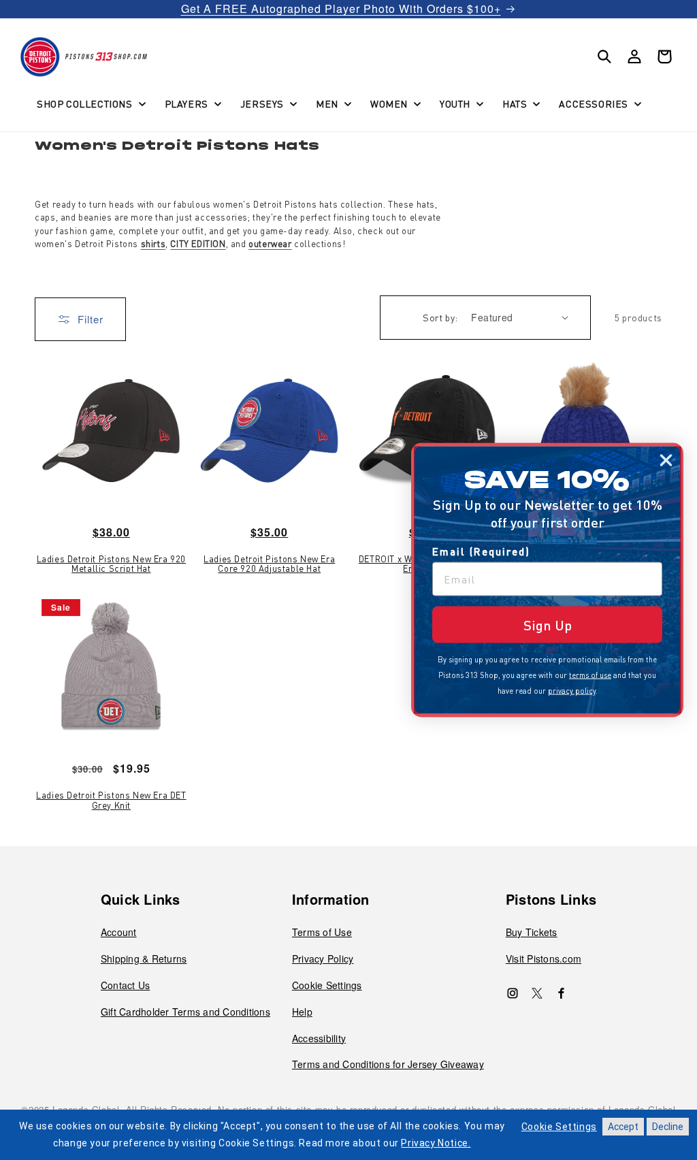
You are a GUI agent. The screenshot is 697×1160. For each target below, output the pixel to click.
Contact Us (125, 985)
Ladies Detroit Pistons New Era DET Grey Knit (111, 800)
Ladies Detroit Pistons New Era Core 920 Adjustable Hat (269, 564)
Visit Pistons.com (543, 958)
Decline (667, 1126)
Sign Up (547, 625)
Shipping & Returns (144, 958)
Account (119, 932)
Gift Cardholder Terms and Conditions (185, 1011)
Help (302, 1011)
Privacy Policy (323, 958)
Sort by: (440, 317)
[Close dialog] (666, 460)
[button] (90, 103)
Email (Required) (481, 551)
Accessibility (319, 1038)
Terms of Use (322, 932)
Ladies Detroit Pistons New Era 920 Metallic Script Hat (111, 564)
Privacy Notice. (435, 1143)
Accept (623, 1126)
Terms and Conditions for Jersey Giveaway (388, 1064)
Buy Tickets (531, 932)
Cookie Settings (327, 985)
